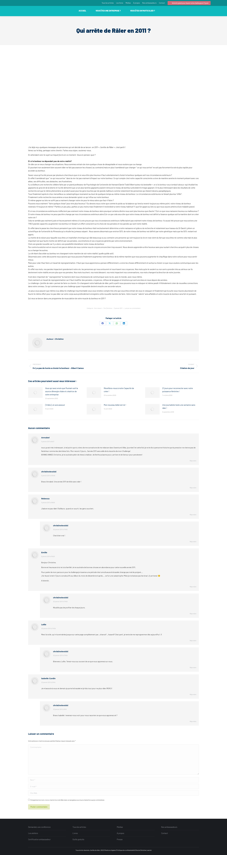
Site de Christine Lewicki (143, 850)
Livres (75, 833)
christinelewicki (48, 471)
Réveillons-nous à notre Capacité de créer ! (119, 390)
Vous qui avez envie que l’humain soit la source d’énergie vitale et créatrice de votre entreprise (61, 391)
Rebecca (45, 498)
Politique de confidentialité (126, 850)
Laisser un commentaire (132, 308)
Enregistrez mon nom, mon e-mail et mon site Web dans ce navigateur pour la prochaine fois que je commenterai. (67, 800)
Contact (164, 833)
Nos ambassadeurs (169, 827)
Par (108, 308)
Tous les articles (79, 827)
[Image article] (35, 392)
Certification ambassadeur (39, 839)
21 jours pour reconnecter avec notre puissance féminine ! (177, 390)
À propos (120, 833)
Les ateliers (33, 833)
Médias (120, 827)
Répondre (193, 461)
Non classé (98, 308)
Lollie (43, 624)
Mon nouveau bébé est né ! (115, 405)
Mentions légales (110, 850)
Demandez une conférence (39, 827)
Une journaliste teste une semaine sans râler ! (178, 406)
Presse (120, 839)
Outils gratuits (78, 839)
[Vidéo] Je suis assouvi (55, 405)
